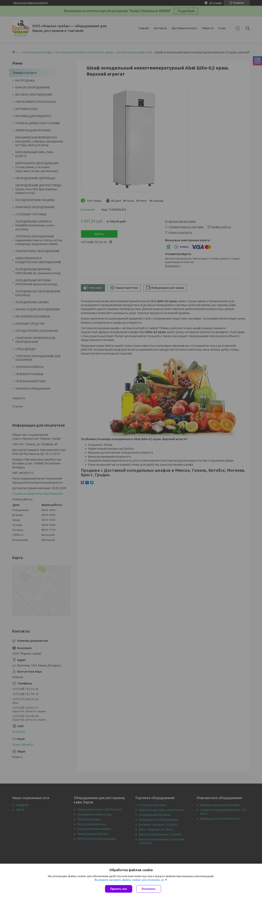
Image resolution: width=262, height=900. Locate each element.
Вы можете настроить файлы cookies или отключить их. (130, 879)
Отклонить (149, 888)
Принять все (118, 888)
